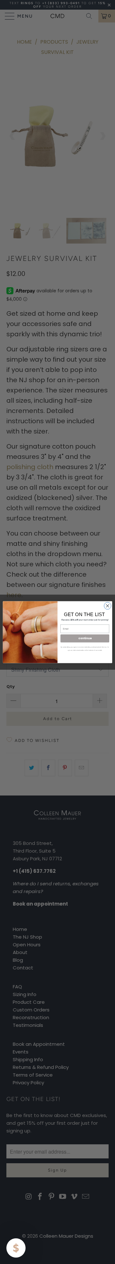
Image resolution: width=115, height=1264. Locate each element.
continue (84, 638)
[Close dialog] (107, 605)
